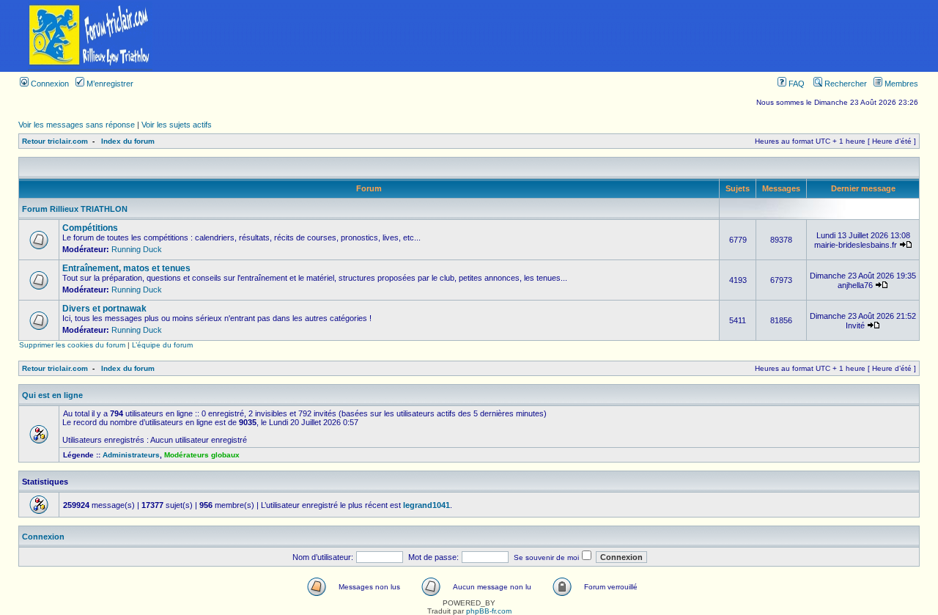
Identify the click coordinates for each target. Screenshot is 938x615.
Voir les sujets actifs (176, 124)
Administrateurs (131, 455)
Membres (900, 83)
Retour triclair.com (55, 141)
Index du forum (128, 141)
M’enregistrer (108, 83)
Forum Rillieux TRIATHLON (75, 209)
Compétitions (90, 228)
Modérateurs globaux (202, 455)
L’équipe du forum (162, 345)
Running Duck (136, 249)
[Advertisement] (559, 36)
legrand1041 (426, 505)
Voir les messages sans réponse (76, 124)
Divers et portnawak (104, 308)
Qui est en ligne (52, 395)
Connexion (49, 83)
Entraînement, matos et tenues (126, 268)
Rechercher (844, 83)
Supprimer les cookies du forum (72, 345)
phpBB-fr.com (489, 611)
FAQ (795, 83)
